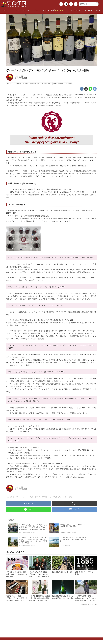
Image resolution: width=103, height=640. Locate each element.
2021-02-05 (19, 76)
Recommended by (86, 604)
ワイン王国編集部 (21, 78)
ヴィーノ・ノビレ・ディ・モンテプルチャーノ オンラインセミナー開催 (47, 70)
